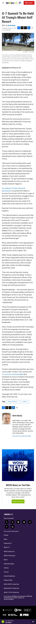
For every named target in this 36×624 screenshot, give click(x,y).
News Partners (12, 401)
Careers (6, 568)
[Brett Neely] (6, 418)
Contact (6, 572)
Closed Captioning (9, 576)
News (5, 539)
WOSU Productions (9, 555)
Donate (30, 3)
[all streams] (33, 621)
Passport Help (8, 580)
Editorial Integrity (9, 564)
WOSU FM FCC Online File (11, 584)
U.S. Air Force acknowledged (12, 374)
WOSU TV (7, 547)
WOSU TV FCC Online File (11, 592)
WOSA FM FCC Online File (11, 588)
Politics (25, 401)
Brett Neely (11, 25)
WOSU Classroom (9, 551)
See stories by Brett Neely (21, 436)
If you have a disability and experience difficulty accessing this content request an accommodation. (18, 598)
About (6, 559)
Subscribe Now (18, 501)
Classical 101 (8, 543)
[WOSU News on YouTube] (18, 465)
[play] (3, 622)
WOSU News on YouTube (18, 485)
